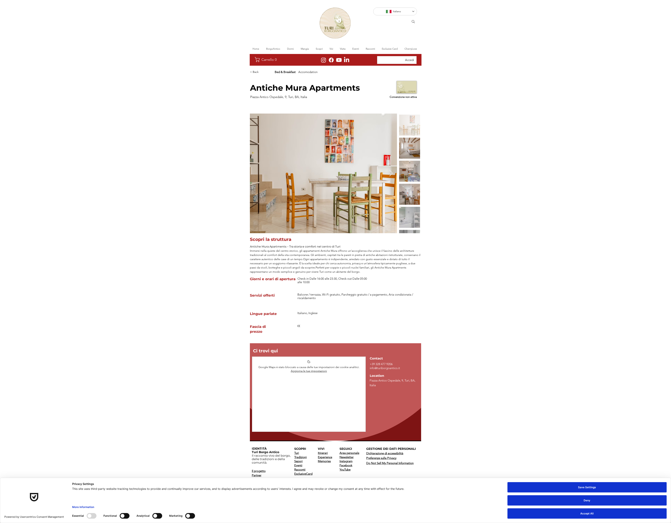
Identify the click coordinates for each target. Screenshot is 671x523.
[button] (269, 59)
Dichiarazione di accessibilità (384, 453)
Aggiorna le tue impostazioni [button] (309, 371)
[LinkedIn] (346, 60)
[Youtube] (339, 60)
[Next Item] (391, 173)
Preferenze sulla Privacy (381, 458)
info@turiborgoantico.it (385, 368)
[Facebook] (331, 60)
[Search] (413, 21)
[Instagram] (323, 60)
